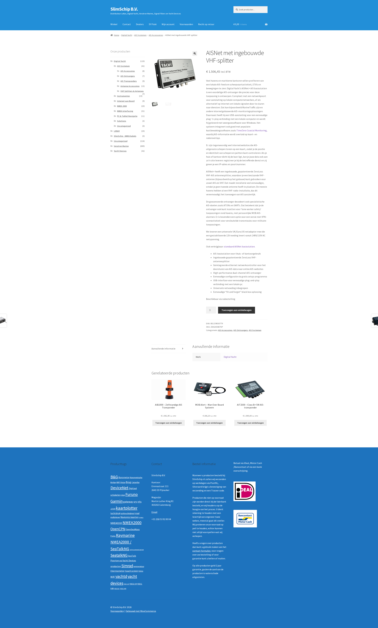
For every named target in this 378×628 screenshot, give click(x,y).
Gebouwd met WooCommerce (141, 611)
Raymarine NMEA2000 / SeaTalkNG (122, 542)
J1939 (112, 509)
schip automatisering (137, 550)
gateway (128, 501)
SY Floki (153, 24)
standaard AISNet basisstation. (239, 246)
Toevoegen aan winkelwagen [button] (168, 423)
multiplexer (115, 517)
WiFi (112, 577)
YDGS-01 (116, 589)
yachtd (121, 576)
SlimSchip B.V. (124, 9)
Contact (127, 24)
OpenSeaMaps (133, 529)
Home (116, 35)
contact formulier (201, 550)
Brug (128, 482)
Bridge (113, 482)
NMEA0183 (116, 523)
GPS (135, 502)
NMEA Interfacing (125, 111)
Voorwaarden (186, 24)
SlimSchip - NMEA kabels (125, 136)
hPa (139, 501)
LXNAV (117, 131)
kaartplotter (126, 508)
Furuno (131, 494)
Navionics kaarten (129, 517)
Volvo (141, 571)
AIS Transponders (128, 81)
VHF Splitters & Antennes (132, 91)
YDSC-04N (123, 589)
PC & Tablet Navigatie (127, 116)
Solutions (121, 121)
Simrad (127, 565)
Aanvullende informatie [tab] (163, 348)
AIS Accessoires (156, 35)
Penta (112, 536)
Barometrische (136, 477)
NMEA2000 (132, 522)
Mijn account (168, 24)
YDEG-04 (133, 584)
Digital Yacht (126, 35)
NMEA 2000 (122, 106)
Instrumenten (123, 96)
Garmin (116, 501)
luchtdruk (115, 513)
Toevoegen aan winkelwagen (236, 310)
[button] (194, 53)
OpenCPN (117, 529)
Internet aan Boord (126, 101)
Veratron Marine (121, 146)
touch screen (131, 571)
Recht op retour (206, 24)
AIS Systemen (140, 35)
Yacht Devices (120, 151)
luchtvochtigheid (128, 513)
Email (154, 512)
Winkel (113, 24)
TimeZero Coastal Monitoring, (251, 130)
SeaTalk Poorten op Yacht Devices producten (123, 561)
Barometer (124, 477)
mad (137, 513)
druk (123, 495)
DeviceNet (119, 487)
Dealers (140, 24)
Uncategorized (124, 126)
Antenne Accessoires (130, 86)
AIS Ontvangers (240, 330)
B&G (114, 476)
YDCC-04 (126, 584)
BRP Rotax (121, 482)
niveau (141, 517)
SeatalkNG (119, 555)
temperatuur (138, 566)
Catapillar (136, 482)
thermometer (117, 571)
